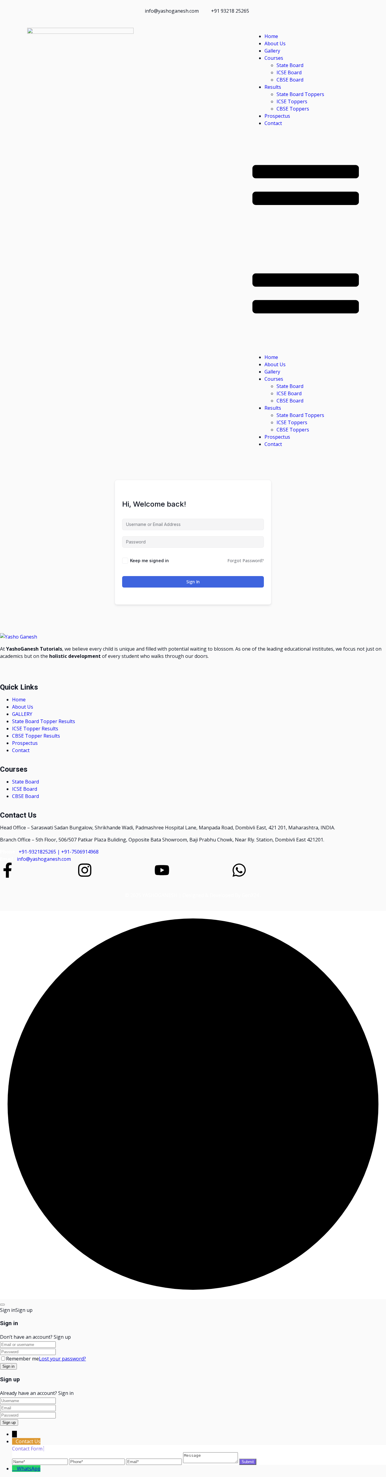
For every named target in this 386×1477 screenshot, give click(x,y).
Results (272, 87)
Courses (273, 58)
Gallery (272, 50)
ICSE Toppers (292, 101)
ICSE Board (289, 72)
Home (271, 36)
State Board (290, 65)
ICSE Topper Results (35, 728)
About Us (275, 43)
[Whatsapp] (239, 870)
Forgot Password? (245, 560)
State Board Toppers (300, 94)
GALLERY (22, 714)
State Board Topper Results (43, 721)
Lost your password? (62, 1358)
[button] (305, 240)
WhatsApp (28, 1468)
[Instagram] (84, 870)
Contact (273, 123)
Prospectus (277, 116)
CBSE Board (290, 79)
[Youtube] (161, 870)
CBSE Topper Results (36, 735)
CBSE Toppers (293, 108)
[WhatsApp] (14, 1468)
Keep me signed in (149, 560)
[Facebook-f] (7, 870)
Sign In (193, 582)
